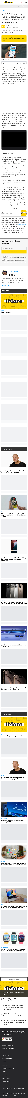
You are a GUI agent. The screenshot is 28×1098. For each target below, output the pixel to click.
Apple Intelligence (21, 6)
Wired (15, 169)
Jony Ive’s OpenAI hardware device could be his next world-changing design (14, 1022)
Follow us (16, 63)
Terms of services (19, 256)
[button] (26, 2)
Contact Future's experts (8, 1048)
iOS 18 (11, 6)
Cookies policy (5, 1055)
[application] (14, 139)
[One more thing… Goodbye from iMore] (14, 989)
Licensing (4, 1065)
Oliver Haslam (11, 26)
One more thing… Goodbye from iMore (13, 993)
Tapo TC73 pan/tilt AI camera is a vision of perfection (13, 1000)
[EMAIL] (15, 275)
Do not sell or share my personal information (13, 1088)
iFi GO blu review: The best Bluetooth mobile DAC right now (13, 1015)
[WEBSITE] (12, 275)
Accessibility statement (7, 1058)
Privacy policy (5, 1052)
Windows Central (6, 1085)
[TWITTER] (10, 275)
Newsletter (23, 63)
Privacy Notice (21, 257)
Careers (4, 1061)
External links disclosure (8, 1068)
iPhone (3, 10)
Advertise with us (6, 1078)
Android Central (6, 1081)
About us (4, 1071)
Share (5, 63)
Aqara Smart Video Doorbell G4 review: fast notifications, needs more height (13, 1007)
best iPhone (22, 224)
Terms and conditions (7, 1045)
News (3, 26)
